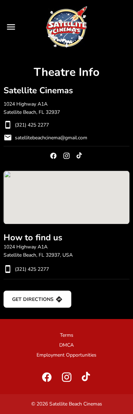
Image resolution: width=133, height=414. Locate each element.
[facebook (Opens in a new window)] (53, 156)
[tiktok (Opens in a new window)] (79, 156)
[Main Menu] (11, 27)
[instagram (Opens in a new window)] (66, 156)
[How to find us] (66, 197)
